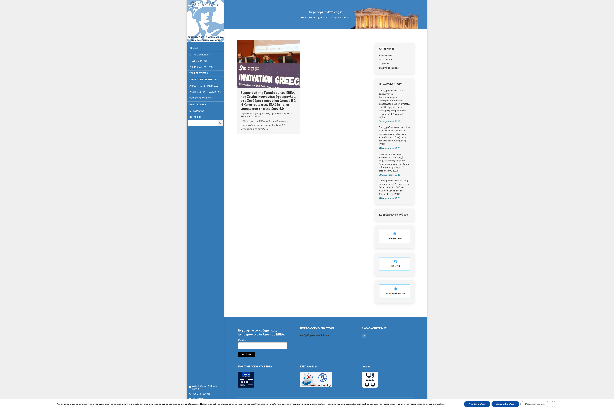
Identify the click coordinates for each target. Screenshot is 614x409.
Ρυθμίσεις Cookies (535, 403)
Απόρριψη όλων (505, 403)
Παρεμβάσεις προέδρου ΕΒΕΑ (255, 113)
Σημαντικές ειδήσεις (280, 113)
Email (242, 340)
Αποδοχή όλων (477, 403)
